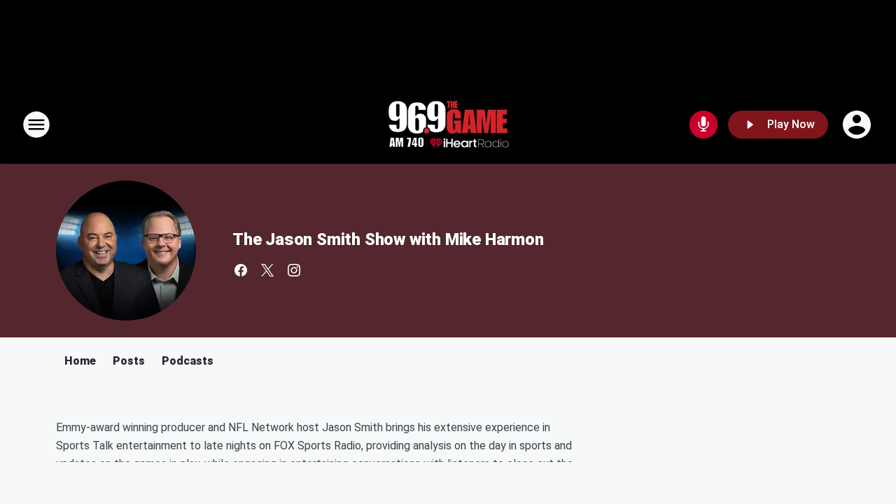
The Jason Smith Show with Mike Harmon (388, 239)
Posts (129, 361)
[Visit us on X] (267, 270)
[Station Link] (448, 124)
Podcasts (188, 361)
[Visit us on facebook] (240, 270)
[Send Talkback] (704, 125)
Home (80, 361)
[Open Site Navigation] (36, 125)
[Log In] (858, 125)
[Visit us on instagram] (294, 270)
